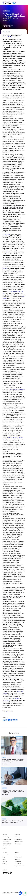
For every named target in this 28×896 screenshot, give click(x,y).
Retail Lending (6, 837)
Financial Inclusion (7, 845)
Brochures (5, 861)
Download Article (7, 711)
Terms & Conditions (19, 863)
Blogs (4, 857)
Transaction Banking (7, 843)
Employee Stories (18, 839)
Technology (17, 837)
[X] (6, 720)
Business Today (7, 37)
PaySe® (5, 268)
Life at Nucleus (18, 843)
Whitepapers (5, 863)
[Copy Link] (16, 720)
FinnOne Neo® (7, 234)
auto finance (11, 439)
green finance (6, 700)
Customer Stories (6, 854)
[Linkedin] (4, 720)
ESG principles (16, 698)
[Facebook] (9, 720)
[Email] (14, 720)
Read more (4, 763)
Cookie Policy (18, 859)
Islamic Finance (6, 841)
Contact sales (17, 854)
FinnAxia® (5, 252)
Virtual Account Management (17, 389)
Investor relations (18, 857)
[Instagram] (11, 720)
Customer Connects (19, 841)
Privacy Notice (18, 861)
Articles (4, 859)
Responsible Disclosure (19, 866)
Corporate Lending (7, 839)
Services (4, 848)
